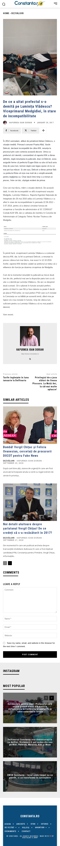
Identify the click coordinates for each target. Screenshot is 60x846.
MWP (36, 837)
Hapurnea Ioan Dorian (20, 123)
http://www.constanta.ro (30, 354)
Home (6, 13)
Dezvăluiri (17, 13)
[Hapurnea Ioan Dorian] (5, 122)
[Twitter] (30, 358)
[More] (43, 131)
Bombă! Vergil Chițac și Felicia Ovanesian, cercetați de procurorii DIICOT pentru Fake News (27, 451)
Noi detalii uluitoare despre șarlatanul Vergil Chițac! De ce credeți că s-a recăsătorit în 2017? (27, 528)
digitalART (27, 837)
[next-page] (10, 563)
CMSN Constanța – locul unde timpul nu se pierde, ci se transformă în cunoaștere (30, 776)
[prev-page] (5, 563)
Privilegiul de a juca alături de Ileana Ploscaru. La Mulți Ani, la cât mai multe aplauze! (44, 383)
